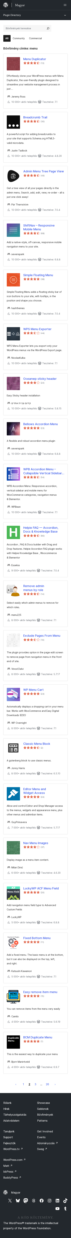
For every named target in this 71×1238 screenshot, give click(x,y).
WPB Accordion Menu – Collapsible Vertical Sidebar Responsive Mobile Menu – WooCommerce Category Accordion (42, 471)
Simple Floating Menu (38, 275)
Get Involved (45, 1131)
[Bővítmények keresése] (48, 28)
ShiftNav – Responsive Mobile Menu (39, 227)
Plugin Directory (12, 15)
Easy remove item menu (40, 992)
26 (47, 1084)
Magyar (15, 1192)
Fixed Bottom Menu (37, 938)
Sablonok (43, 1108)
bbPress (10, 1171)
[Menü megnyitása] (65, 5)
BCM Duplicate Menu (37, 1037)
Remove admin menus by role (33, 588)
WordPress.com (14, 1159)
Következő (55, 1084)
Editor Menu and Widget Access (34, 791)
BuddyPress (12, 1177)
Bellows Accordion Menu (40, 424)
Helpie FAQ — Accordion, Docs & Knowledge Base (40, 529)
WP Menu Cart (33, 689)
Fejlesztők (9, 1143)
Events (41, 1137)
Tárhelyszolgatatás (14, 1114)
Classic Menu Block (36, 743)
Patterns (42, 1120)
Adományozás (47, 1143)
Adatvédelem (11, 1120)
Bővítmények (45, 1114)
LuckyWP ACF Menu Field (41, 888)
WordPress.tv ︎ (13, 1149)
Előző (16, 1084)
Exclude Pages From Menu (41, 635)
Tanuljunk (9, 1131)
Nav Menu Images (35, 843)
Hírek (6, 1108)
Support (8, 1137)
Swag (42, 1149)
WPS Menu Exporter (37, 329)
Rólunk (7, 1102)
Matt (8, 1165)
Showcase (43, 1102)
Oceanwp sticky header (40, 378)
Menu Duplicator (34, 59)
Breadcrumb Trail (35, 117)
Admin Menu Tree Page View (43, 171)
